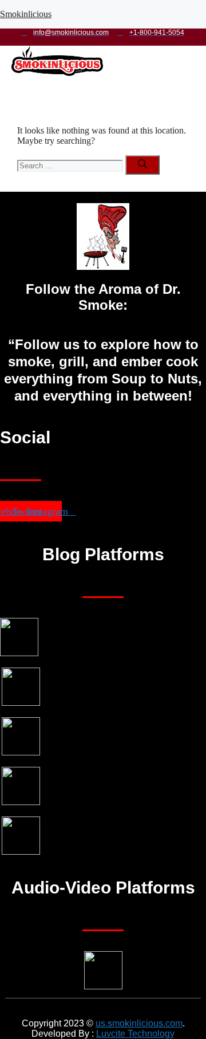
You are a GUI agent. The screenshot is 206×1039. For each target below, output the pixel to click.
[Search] (142, 165)
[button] (97, 88)
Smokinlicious (26, 14)
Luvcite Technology (135, 1033)
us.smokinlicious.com (139, 1023)
